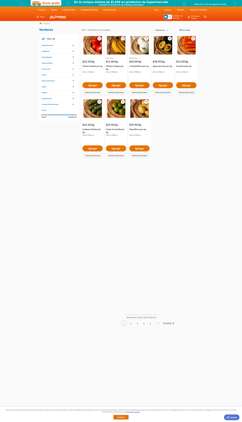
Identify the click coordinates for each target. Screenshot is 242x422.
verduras (46, 23)
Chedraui (42, 9)
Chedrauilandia (109, 9)
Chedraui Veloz (68, 9)
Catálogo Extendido (89, 9)
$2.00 (44, 117)
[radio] (184, 30)
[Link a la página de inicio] (40, 23)
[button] (59, 45)
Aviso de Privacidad (133, 412)
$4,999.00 (72, 117)
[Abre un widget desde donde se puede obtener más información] (231, 417)
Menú (42, 17)
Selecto (54, 9)
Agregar (92, 85)
